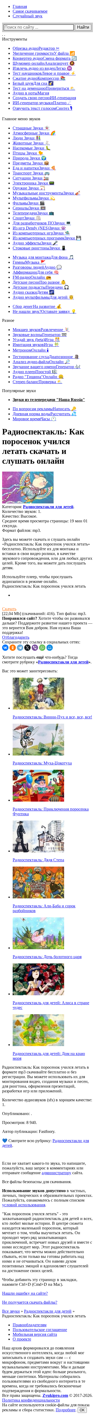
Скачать (9, 609)
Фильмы (29, 203)
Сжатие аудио (39, 78)
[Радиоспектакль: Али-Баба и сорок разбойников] (38, 897)
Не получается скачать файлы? (29, 1302)
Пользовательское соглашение (40, 1329)
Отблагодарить (15, 637)
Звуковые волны (40, 334)
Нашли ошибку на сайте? (25, 1293)
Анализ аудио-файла (41, 361)
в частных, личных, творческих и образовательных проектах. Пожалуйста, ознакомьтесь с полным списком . (47, 1197)
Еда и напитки (34, 168)
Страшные (31, 128)
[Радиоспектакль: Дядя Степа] (38, 851)
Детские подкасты (41, 287)
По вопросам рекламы (44, 409)
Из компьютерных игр (41, 233)
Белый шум (33, 83)
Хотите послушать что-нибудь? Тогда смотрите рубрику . (47, 659)
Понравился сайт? (19, 618)
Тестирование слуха (46, 356)
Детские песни (39, 282)
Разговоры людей (37, 267)
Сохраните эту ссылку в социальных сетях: (41, 642)
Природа (29, 158)
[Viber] (35, 647)
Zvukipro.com (55, 1395)
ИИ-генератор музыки (42, 103)
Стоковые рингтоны (39, 248)
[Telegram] (20, 647)
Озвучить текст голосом (42, 108)
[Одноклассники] (13, 647)
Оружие (29, 188)
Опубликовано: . (17, 1113)
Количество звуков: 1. (21, 511)
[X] (27, 647)
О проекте (22, 1339)
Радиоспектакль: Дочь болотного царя (47, 956)
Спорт (27, 218)
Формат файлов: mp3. (21, 530)
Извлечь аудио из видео (42, 68)
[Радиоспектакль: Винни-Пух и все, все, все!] (38, 708)
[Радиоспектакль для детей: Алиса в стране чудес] (38, 994)
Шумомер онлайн (44, 63)
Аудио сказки (33, 292)
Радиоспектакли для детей (48, 506)
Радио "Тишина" (38, 376)
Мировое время (34, 419)
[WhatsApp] (42, 647)
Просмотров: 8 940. (19, 1122)
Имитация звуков (36, 344)
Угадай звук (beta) (36, 339)
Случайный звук (27, 16)
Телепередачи (33, 213)
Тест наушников (44, 73)
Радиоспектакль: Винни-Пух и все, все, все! (52, 717)
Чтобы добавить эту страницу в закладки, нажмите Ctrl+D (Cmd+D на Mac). (39, 1282)
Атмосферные (34, 133)
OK (82, 1410)
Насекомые (32, 148)
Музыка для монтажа (43, 257)
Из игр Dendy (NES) (39, 228)
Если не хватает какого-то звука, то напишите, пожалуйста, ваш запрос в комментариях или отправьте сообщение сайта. (44, 1168)
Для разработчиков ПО (42, 223)
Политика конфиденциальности (31, 1400)
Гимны (29, 262)
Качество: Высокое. (19, 516)
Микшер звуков (41, 329)
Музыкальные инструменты (46, 193)
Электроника (33, 183)
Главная (20, 6)
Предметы (31, 163)
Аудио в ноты (31, 93)
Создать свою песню (44, 98)
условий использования (23, 1205)
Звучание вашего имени (46, 366)
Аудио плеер (35, 371)
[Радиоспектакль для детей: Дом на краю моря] (38, 1044)
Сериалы (29, 208)
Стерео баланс (37, 381)
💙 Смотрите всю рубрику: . (45, 1143)
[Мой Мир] (49, 647)
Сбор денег (37, 306)
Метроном (31, 350)
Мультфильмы (34, 198)
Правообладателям (29, 1325)
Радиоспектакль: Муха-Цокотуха (42, 763)
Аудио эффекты (35, 243)
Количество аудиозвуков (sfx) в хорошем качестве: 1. (47, 1102)
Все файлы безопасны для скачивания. (37, 1181)
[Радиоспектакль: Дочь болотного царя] (38, 948)
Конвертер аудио (45, 58)
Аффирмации (36, 272)
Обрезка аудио (36, 48)
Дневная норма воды (45, 414)
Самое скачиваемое (30, 11)
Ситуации (31, 178)
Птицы (28, 153)
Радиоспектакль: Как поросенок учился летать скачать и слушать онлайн (43, 446)
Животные (31, 143)
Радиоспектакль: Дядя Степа (38, 860)
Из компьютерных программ (47, 238)
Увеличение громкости (44, 53)
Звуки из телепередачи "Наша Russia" (49, 399)
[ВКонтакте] (5, 647)
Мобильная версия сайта (35, 1334)
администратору (56, 1173)
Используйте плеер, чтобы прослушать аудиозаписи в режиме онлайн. (37, 579)
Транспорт (31, 173)
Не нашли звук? (44, 311)
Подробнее (65, 1410)
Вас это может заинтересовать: (30, 671)
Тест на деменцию (44, 88)
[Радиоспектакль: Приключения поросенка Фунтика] (38, 800)
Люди (27, 138)
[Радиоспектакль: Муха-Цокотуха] (38, 754)
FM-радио (32, 277)
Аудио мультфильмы (43, 297)
